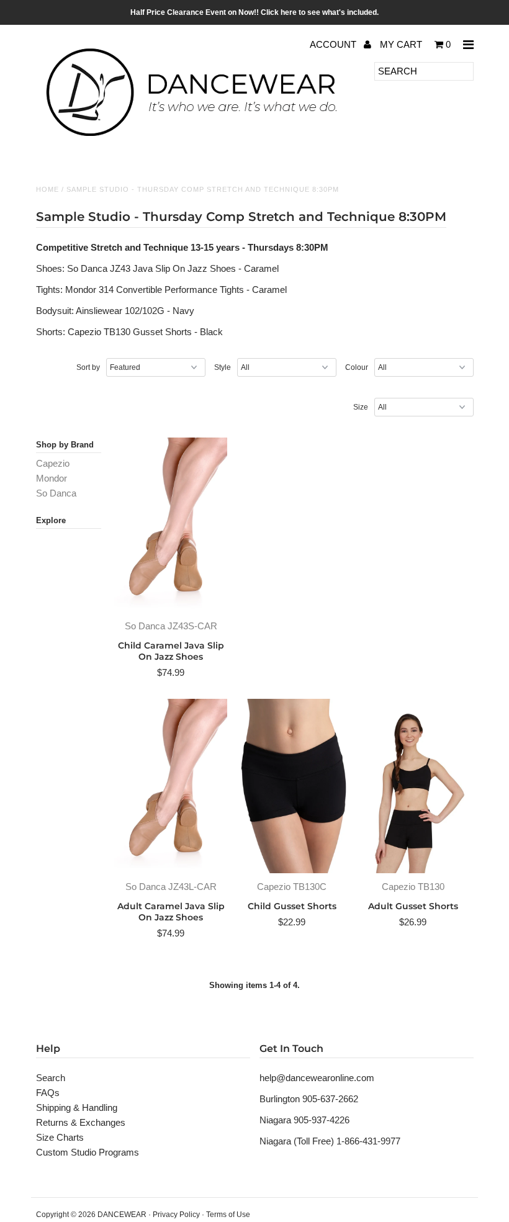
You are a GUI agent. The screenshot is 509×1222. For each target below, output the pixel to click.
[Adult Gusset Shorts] (413, 786)
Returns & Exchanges (80, 1122)
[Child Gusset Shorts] (292, 786)
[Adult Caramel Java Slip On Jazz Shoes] (171, 786)
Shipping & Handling (76, 1107)
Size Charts (60, 1137)
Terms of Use (228, 1214)
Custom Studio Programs (87, 1152)
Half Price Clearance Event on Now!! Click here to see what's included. (254, 12)
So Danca (56, 493)
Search (50, 1077)
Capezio (53, 463)
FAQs (48, 1092)
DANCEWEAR (121, 1214)
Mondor (51, 478)
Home (47, 189)
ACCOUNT (334, 44)
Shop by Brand (65, 444)
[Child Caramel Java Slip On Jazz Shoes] (171, 525)
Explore (51, 520)
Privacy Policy (176, 1214)
